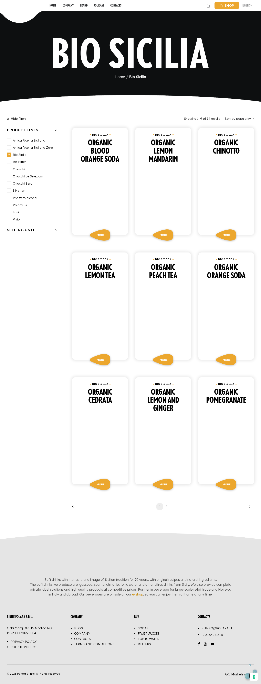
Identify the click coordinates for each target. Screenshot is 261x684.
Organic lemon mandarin (163, 151)
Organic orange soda (226, 271)
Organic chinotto (226, 147)
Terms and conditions (94, 644)
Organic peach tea (163, 271)
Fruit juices (148, 633)
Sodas (143, 628)
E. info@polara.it (216, 628)
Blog (78, 628)
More (101, 235)
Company (68, 5)
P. (212, 635)
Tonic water (148, 639)
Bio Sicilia (20, 155)
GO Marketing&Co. (239, 674)
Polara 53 (20, 205)
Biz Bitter (19, 162)
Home (53, 5)
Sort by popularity (238, 119)
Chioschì (19, 169)
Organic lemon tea (100, 271)
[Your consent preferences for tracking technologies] (254, 677)
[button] (100, 195)
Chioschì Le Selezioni (28, 176)
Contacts (116, 5)
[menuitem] (53, 5)
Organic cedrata (100, 396)
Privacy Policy (24, 642)
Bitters (144, 644)
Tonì (16, 212)
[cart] (208, 5)
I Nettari (19, 191)
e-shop (137, 594)
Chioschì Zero (22, 183)
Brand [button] (84, 5)
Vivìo (16, 219)
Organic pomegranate (226, 396)
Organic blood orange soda (100, 151)
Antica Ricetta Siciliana (29, 140)
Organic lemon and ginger (163, 400)
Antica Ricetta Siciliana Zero (33, 147)
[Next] (248, 508)
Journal (99, 5)
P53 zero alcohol (25, 198)
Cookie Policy (23, 647)
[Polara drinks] (11, 5)
